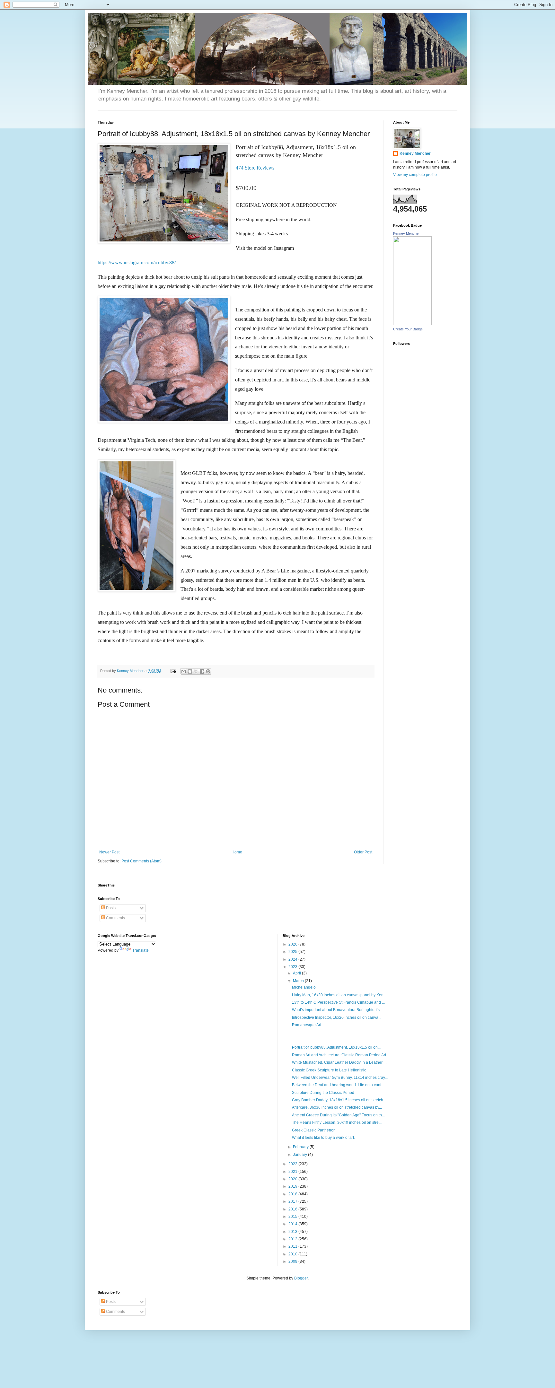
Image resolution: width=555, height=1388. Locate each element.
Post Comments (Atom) (141, 861)
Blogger (301, 1278)
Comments (115, 918)
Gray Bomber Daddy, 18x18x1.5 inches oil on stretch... (339, 1100)
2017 (293, 1201)
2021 (293, 1171)
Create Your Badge (408, 329)
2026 (293, 944)
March (299, 981)
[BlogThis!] (190, 671)
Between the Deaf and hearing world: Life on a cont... (338, 1085)
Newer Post (109, 852)
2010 (293, 1254)
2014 (293, 1224)
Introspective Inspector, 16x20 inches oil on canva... (336, 1017)
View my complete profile (415, 174)
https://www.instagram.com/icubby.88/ (137, 262)
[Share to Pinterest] (208, 671)
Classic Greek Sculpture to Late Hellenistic (329, 1070)
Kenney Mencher (415, 153)
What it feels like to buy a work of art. (323, 1137)
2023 (293, 967)
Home (237, 852)
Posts (110, 908)
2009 (293, 1261)
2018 (293, 1194)
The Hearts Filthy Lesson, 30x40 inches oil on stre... (337, 1122)
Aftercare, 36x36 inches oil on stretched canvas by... (337, 1107)
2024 (293, 959)
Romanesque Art (306, 1025)
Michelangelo (304, 987)
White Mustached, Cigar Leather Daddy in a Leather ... (339, 1062)
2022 (293, 1164)
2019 (293, 1186)
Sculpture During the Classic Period (323, 1092)
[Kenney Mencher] (412, 324)
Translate (140, 950)
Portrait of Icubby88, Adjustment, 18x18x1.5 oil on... (336, 1047)
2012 (293, 1239)
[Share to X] (196, 671)
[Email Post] (173, 671)
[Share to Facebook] (202, 671)
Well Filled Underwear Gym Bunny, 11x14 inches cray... (340, 1077)
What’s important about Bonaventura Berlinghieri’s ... (337, 1010)
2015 (293, 1216)
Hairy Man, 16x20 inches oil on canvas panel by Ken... (339, 995)
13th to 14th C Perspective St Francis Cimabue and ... (338, 1002)
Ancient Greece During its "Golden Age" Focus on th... (338, 1115)
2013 (293, 1231)
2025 (293, 951)
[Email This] (184, 671)
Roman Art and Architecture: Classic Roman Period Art (339, 1055)
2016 (293, 1209)
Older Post (363, 852)
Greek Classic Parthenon (314, 1130)
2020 (293, 1179)
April (297, 973)
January (300, 1154)
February (301, 1147)
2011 (293, 1246)
